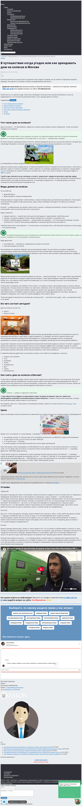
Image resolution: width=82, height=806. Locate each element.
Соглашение (8, 772)
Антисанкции (8, 49)
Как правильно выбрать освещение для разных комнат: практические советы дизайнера (32, 754)
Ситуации (10, 9)
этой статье (20, 479)
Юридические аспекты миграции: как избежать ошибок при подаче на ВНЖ (28, 747)
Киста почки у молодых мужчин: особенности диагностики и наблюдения (27, 750)
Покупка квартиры (16, 32)
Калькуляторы (8, 44)
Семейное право (12, 37)
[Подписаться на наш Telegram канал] (4, 801)
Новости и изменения (14, 11)
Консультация (8, 777)
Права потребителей (13, 39)
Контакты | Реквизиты (11, 775)
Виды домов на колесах (12, 106)
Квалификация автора (15, 687)
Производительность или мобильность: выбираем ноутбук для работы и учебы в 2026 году (33, 752)
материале (55, 483)
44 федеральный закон (17, 18)
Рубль (6, 47)
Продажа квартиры (16, 33)
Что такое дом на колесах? (13, 104)
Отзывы (7, 114)
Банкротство (11, 19)
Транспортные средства (14, 42)
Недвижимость (12, 28)
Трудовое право (12, 35)
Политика (7, 774)
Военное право (12, 26)
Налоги (9, 12)
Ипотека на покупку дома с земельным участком (34, 473)
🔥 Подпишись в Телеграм (10, 689)
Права (6, 7)
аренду (3, 171)
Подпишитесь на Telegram (17, 802)
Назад (3, 58)
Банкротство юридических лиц (20, 23)
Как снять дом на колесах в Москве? (17, 110)
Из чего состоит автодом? (13, 108)
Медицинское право (13, 40)
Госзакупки (10, 14)
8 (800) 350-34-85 (41, 760)
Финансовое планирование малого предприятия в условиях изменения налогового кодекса (33, 749)
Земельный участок (16, 30)
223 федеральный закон (17, 16)
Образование (11, 25)
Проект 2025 (8, 46)
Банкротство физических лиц (19, 21)
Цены (6, 112)
